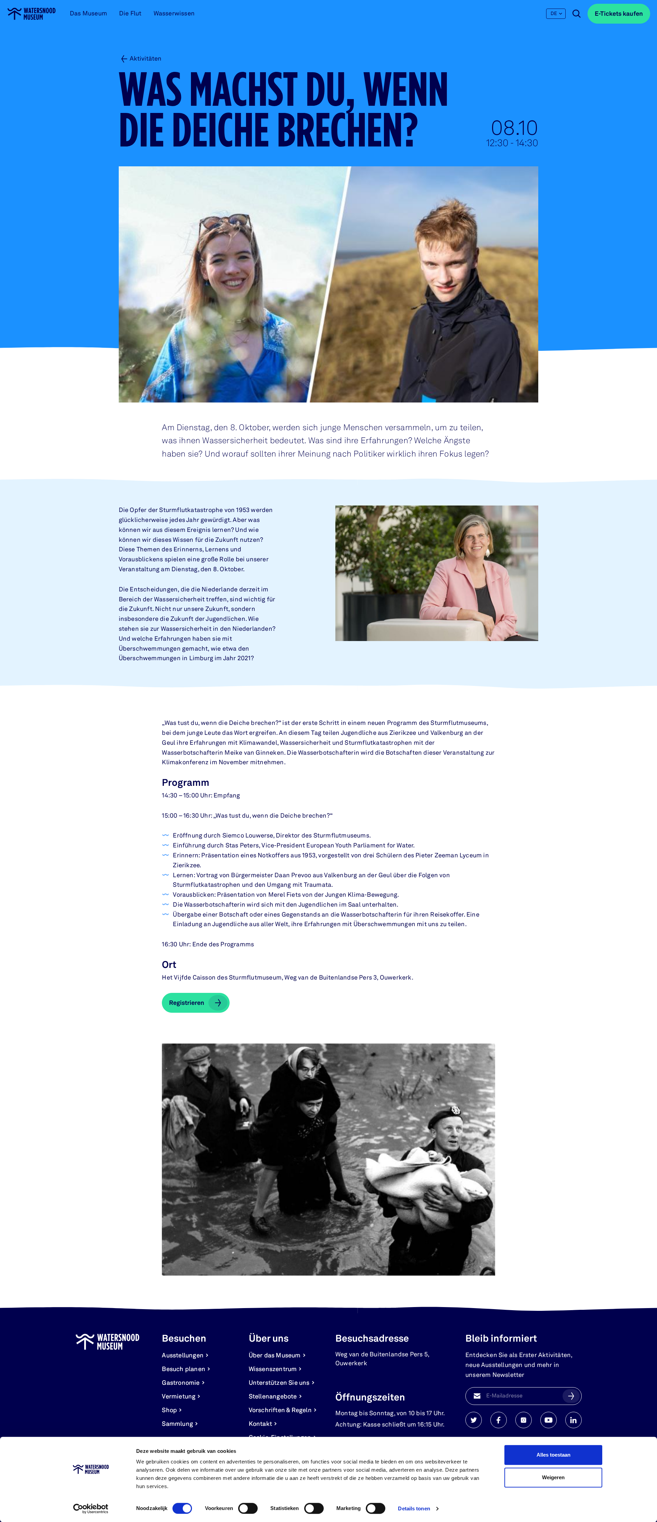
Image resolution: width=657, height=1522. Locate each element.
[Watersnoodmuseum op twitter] (473, 1420)
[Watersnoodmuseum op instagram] (523, 1420)
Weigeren (553, 1477)
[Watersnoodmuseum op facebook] (498, 1420)
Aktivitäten (146, 59)
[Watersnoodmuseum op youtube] (548, 1420)
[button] (571, 1396)
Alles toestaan (553, 1455)
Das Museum (88, 14)
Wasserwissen (174, 14)
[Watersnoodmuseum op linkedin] (573, 1420)
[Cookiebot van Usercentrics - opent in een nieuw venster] (91, 1509)
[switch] (248, 1508)
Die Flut (130, 14)
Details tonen (414, 1508)
